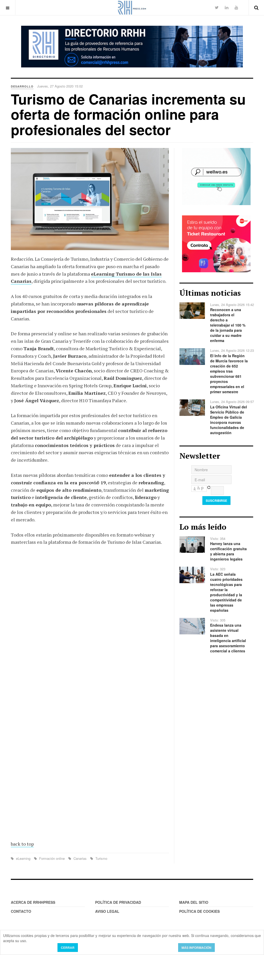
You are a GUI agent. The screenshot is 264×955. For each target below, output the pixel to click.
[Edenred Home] (216, 243)
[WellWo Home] (216, 176)
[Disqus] (90, 625)
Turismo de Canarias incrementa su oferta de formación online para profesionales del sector (128, 114)
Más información (196, 947)
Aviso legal (107, 911)
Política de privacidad (118, 902)
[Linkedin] (226, 7)
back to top (22, 844)
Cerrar (68, 947)
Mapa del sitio (193, 902)
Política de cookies (199, 911)
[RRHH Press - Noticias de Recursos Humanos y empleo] (132, 8)
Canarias (80, 858)
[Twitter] (217, 7)
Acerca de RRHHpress (33, 902)
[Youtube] (236, 7)
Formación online (52, 858)
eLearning (23, 858)
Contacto (21, 911)
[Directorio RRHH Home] (132, 46)
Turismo (100, 858)
